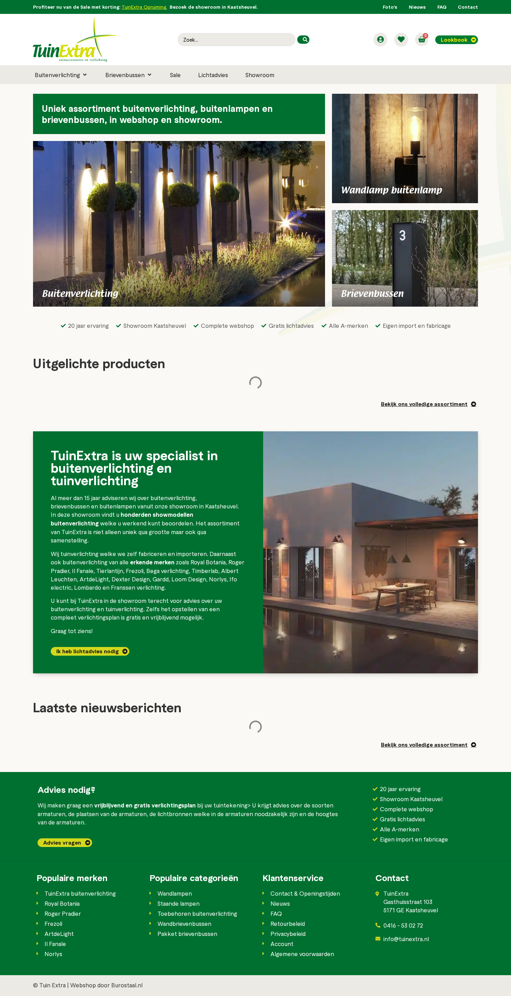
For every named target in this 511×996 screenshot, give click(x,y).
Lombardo (87, 587)
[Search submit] (303, 39)
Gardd (161, 579)
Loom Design (188, 579)
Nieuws (417, 6)
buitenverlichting (173, 497)
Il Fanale (83, 570)
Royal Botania (208, 562)
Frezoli (135, 570)
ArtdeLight (94, 579)
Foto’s (390, 6)
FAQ (441, 6)
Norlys (218, 579)
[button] (61, 74)
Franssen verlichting (137, 587)
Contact (468, 6)
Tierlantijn (109, 570)
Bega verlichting (167, 570)
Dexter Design (131, 579)
